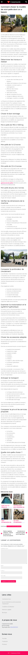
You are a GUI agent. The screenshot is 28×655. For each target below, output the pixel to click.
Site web (3, 575)
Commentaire (4, 548)
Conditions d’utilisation (8, 606)
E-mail (3, 570)
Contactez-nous (6, 599)
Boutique (4, 612)
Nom (2, 565)
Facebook (5, 641)
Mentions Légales (6, 609)
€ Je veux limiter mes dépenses (14, 526)
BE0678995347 (14, 627)
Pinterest (4, 644)
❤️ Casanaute (13, 2)
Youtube (4, 638)
